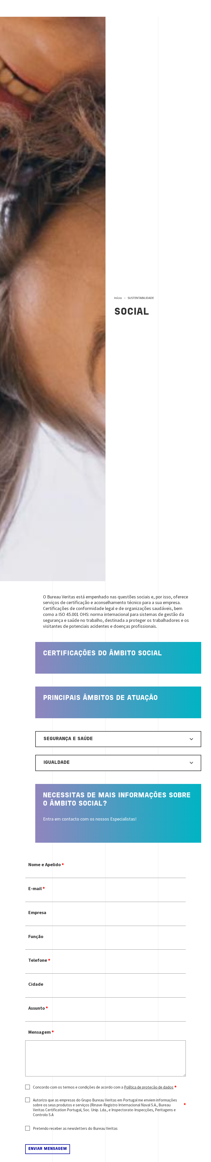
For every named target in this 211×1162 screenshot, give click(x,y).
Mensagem (39, 1032)
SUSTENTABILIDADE (141, 298)
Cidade (35, 984)
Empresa (37, 912)
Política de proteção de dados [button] (148, 1087)
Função (35, 936)
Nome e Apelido (44, 864)
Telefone (37, 960)
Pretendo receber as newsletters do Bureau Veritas (75, 1128)
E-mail (35, 888)
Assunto (36, 1008)
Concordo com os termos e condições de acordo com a (103, 1087)
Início (118, 298)
